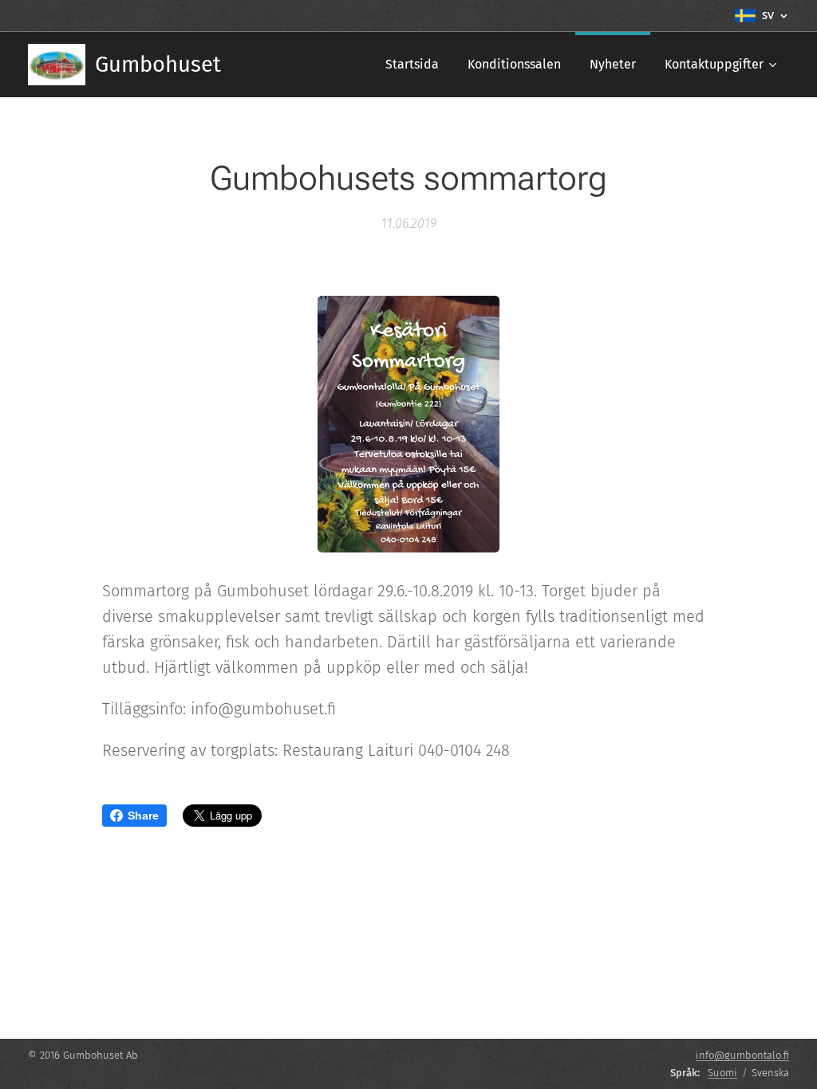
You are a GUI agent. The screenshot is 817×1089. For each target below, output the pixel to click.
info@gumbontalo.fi (742, 1055)
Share (143, 815)
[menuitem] (412, 64)
